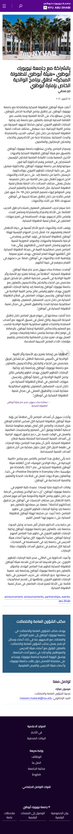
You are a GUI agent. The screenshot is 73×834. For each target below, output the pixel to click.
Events (66, 596)
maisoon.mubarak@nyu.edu (36, 698)
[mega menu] (5, 6)
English (36, 774)
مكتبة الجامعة (36, 768)
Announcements (34, 596)
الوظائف (36, 756)
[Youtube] (25, 794)
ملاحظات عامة (9, 815)
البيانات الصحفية (36, 738)
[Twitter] (47, 794)
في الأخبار (36, 732)
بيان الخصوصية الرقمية (59, 815)
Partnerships (52, 596)
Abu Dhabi (64, 601)
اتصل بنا (36, 762)
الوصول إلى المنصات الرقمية (33, 815)
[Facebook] (69, 794)
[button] (20, 6)
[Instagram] (4, 794)
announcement (13, 596)
